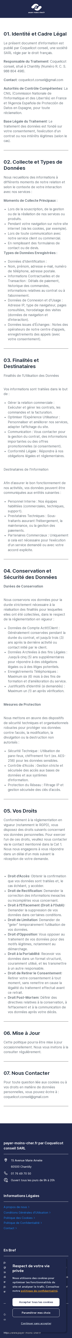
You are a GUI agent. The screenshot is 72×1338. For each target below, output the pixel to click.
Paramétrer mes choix (36, 1313)
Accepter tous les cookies (36, 1302)
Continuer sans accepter (36, 1323)
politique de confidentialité (39, 1291)
